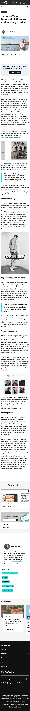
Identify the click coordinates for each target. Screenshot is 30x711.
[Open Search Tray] (13, 2)
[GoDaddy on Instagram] (6, 683)
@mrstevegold (17, 561)
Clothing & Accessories (9, 573)
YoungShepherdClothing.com (10, 137)
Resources (4, 653)
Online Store (5, 165)
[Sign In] (23, 2)
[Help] (20, 2)
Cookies (22, 689)
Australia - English (6, 679)
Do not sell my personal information (15, 692)
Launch (4, 12)
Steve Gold (9, 32)
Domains (5, 577)
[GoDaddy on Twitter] (14, 683)
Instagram (19, 338)
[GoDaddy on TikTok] (10, 683)
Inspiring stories (7, 586)
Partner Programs (6, 657)
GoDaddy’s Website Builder (15, 163)
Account (3, 662)
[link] (7, 54)
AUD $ (25, 679)
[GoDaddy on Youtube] (18, 683)
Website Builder (7, 590)
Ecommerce (6, 581)
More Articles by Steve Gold (12, 563)
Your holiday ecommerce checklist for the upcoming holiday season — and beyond (12, 622)
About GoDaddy (5, 645)
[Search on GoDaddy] (27, 7)
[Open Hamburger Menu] (2, 2)
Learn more (7, 629)
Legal (7, 689)
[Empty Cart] (27, 2)
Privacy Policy (14, 689)
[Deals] (17, 2)
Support (3, 649)
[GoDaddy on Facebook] (2, 683)
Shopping (4, 666)
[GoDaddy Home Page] (8, 672)
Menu (2, 7)
